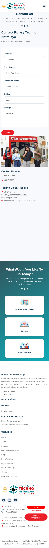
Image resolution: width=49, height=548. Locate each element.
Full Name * (8, 54)
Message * (8, 108)
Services (4, 446)
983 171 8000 (36, 509)
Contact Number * (11, 81)
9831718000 (25, 41)
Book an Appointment (36, 517)
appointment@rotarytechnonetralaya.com (20, 200)
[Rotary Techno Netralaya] (13, 6)
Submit (7, 132)
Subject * (7, 94)
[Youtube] (15, 500)
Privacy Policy (6, 411)
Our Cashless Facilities (10, 450)
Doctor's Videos (7, 459)
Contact (4, 472)
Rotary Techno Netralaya (10, 421)
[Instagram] (9, 500)
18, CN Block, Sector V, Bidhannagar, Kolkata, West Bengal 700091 (14, 195)
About (3, 442)
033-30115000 (13, 41)
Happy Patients (7, 463)
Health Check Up (7, 468)
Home (3, 437)
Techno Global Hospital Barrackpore (14, 425)
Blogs (3, 455)
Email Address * (10, 67)
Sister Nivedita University (36, 541)
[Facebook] (3, 500)
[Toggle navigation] (44, 6)
